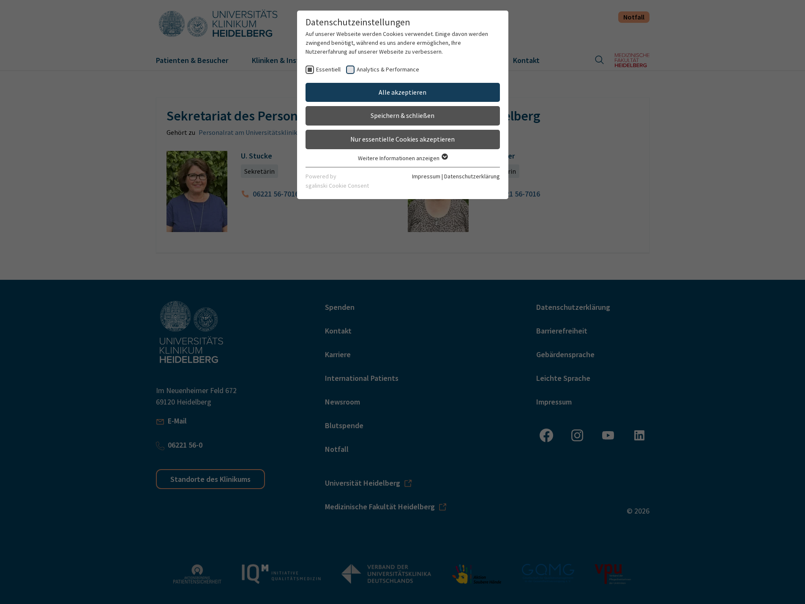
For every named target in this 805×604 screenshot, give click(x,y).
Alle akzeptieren (402, 92)
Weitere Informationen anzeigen (399, 158)
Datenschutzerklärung (472, 176)
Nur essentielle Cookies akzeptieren (402, 139)
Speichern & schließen (402, 115)
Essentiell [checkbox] (328, 69)
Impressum (426, 176)
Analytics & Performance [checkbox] (388, 69)
